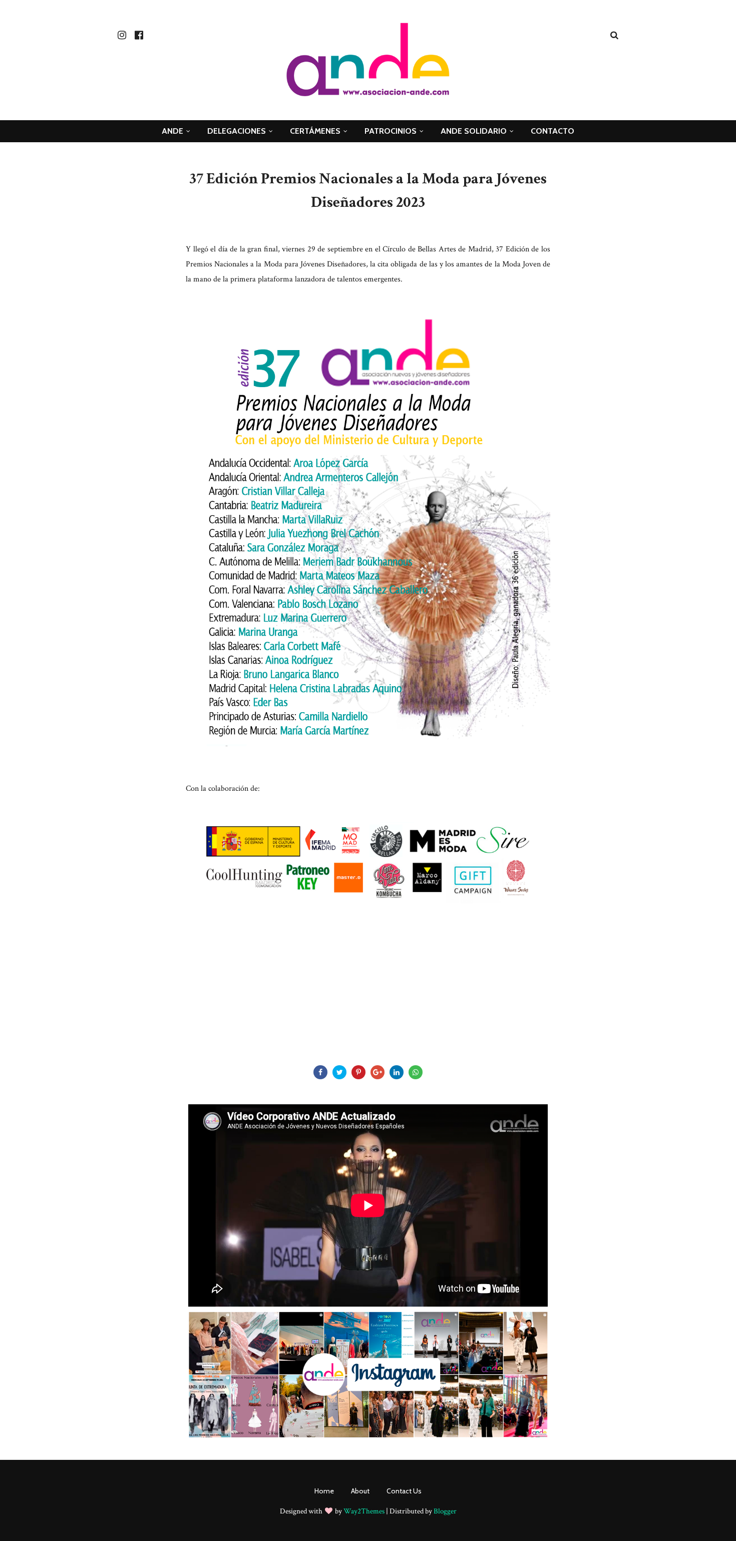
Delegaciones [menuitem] (236, 131)
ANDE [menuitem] (172, 131)
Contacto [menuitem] (552, 131)
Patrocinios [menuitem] (390, 131)
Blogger (445, 1511)
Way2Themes (364, 1511)
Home (324, 1490)
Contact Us (404, 1490)
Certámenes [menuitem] (315, 131)
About (360, 1490)
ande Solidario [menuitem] (474, 131)
